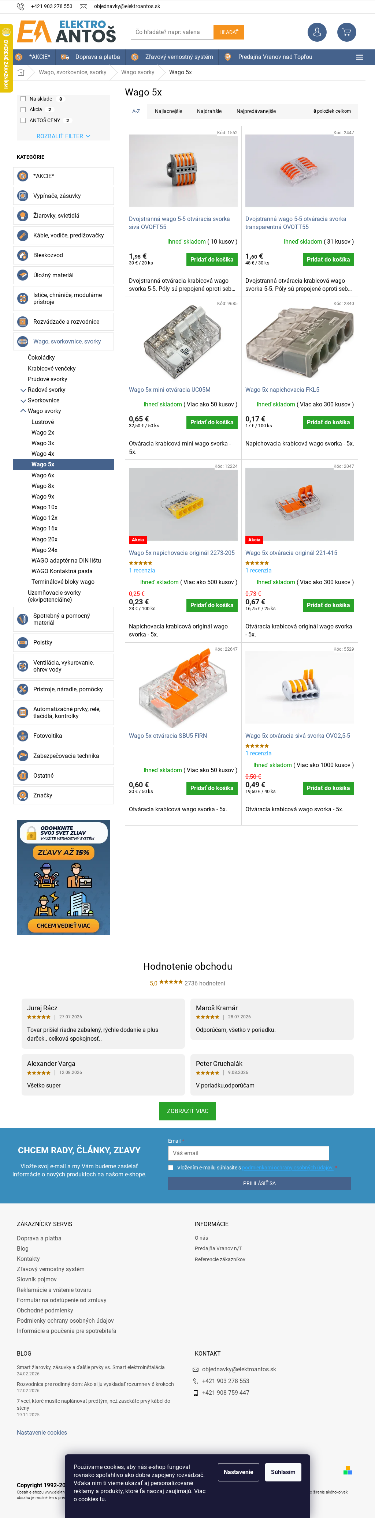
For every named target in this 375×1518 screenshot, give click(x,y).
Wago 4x (40, 453)
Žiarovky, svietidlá (54, 215)
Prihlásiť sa (256, 1183)
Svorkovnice (41, 400)
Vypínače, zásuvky (54, 195)
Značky (40, 795)
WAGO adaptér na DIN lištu (64, 560)
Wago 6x (40, 475)
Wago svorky (42, 410)
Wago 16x (42, 528)
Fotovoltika (45, 735)
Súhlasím (280, 1472)
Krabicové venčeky (49, 368)
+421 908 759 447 (223, 1392)
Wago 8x (40, 485)
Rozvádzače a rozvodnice (64, 321)
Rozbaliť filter (57, 136)
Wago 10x (42, 507)
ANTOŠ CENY (46, 120)
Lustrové (40, 421)
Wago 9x (40, 496)
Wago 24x (42, 549)
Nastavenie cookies (39, 1432)
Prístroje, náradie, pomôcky (65, 689)
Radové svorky (44, 389)
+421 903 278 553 (223, 1381)
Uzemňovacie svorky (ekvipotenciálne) (51, 596)
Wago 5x (40, 464)
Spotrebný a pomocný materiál (59, 619)
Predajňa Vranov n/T (216, 1248)
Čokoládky (38, 357)
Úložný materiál (51, 275)
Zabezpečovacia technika (64, 755)
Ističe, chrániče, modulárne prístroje (65, 298)
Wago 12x (42, 517)
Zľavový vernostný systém (48, 1269)
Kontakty (25, 1258)
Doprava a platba (36, 1238)
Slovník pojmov (34, 1279)
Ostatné (41, 775)
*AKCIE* (41, 176)
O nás (198, 1238)
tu (99, 1499)
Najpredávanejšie (253, 111)
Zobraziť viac (184, 1111)
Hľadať (226, 32)
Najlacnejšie (165, 111)
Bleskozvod (45, 255)
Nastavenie (236, 1472)
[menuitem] (30, 57)
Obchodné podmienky (42, 1310)
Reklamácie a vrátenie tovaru (51, 1289)
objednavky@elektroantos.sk (237, 1369)
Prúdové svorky (45, 379)
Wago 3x (40, 443)
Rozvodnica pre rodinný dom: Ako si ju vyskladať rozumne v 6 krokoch (92, 1384)
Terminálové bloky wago (60, 581)
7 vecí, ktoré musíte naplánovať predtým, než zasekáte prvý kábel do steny (91, 1404)
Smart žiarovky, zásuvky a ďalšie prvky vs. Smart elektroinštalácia (88, 1367)
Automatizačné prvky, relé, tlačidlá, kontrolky (64, 712)
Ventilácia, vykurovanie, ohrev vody (61, 666)
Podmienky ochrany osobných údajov (62, 1320)
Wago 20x (42, 539)
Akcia (37, 109)
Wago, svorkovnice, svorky (65, 341)
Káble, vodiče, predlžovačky (66, 235)
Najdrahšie (206, 111)
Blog (20, 1248)
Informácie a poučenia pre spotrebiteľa (64, 1330)
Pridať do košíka (209, 259)
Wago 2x (40, 432)
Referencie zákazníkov (217, 1259)
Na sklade (43, 99)
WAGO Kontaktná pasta (59, 571)
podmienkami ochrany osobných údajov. (284, 1168)
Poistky (40, 642)
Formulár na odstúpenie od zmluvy (59, 1300)
